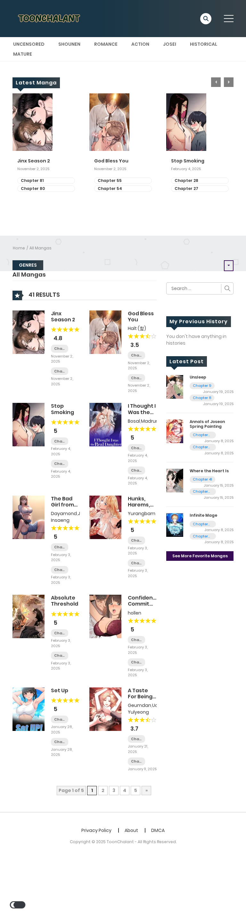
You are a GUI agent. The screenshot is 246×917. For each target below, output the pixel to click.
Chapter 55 (110, 180)
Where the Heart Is (209, 471)
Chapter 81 (32, 180)
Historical (203, 44)
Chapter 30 (59, 547)
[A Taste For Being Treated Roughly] (105, 708)
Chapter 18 (136, 540)
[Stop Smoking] (28, 424)
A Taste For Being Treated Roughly (140, 700)
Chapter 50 (59, 655)
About (131, 830)
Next (229, 82)
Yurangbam (141, 513)
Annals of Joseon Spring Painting (207, 424)
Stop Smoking (187, 161)
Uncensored (29, 44)
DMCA (158, 830)
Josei (169, 44)
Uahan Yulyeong (147, 708)
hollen (134, 613)
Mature (22, 54)
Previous (216, 82)
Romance (106, 44)
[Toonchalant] (49, 18)
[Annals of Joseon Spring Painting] (174, 431)
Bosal (134, 421)
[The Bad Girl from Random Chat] (28, 517)
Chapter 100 (200, 524)
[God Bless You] (105, 332)
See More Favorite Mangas (200, 556)
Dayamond (64, 513)
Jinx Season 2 (33, 161)
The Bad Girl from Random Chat (62, 508)
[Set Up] (28, 708)
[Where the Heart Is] (174, 480)
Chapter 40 (136, 448)
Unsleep (198, 377)
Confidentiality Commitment (148, 600)
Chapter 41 (202, 479)
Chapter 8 (202, 397)
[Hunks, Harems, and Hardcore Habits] (105, 517)
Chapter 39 (136, 470)
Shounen (69, 44)
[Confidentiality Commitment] (105, 616)
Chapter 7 (136, 640)
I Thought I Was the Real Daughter (142, 415)
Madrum (150, 421)
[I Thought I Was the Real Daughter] (105, 424)
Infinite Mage (203, 515)
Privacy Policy (96, 830)
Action (140, 44)
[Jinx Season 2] (28, 332)
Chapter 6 (136, 662)
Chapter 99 (200, 536)
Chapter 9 (202, 385)
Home (19, 248)
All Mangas (40, 248)
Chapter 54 (110, 188)
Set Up (59, 690)
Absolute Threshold (64, 600)
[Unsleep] (174, 386)
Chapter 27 (186, 188)
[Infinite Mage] (174, 524)
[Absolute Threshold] (28, 616)
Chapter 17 (136, 563)
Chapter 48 (200, 447)
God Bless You (111, 161)
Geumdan (139, 705)
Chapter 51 (59, 633)
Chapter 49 (200, 435)
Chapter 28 (186, 180)
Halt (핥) (137, 328)
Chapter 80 (33, 188)
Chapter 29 (59, 570)
